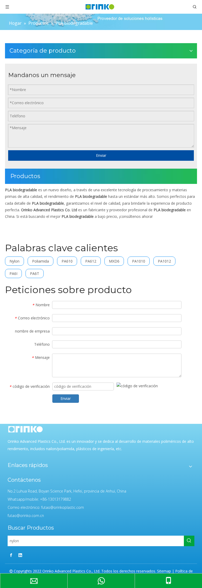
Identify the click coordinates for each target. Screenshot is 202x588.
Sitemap (164, 571)
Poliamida (40, 261)
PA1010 (138, 261)
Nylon (14, 261)
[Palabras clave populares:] (189, 541)
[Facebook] (11, 555)
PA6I (13, 273)
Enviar (101, 155)
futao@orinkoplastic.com (62, 507)
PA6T (34, 273)
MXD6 (114, 261)
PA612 (90, 261)
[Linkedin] (20, 555)
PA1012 (164, 261)
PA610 (67, 261)
